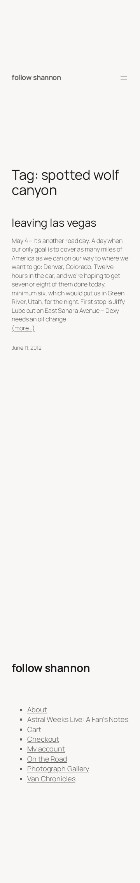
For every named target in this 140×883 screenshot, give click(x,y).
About (37, 709)
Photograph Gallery (58, 768)
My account (46, 748)
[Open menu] (123, 77)
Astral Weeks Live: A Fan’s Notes (77, 719)
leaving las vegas (54, 223)
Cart (34, 729)
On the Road (47, 758)
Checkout (43, 739)
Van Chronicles (51, 778)
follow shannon (36, 77)
